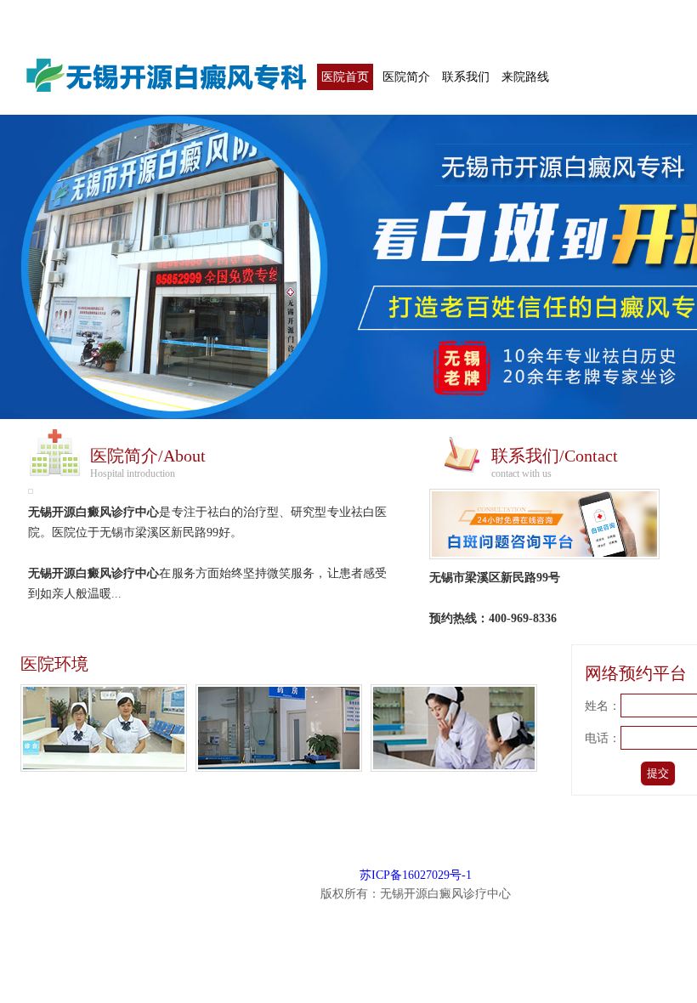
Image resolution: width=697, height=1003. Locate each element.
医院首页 (345, 77)
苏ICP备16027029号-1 (416, 875)
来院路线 (525, 77)
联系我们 (466, 77)
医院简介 (406, 77)
